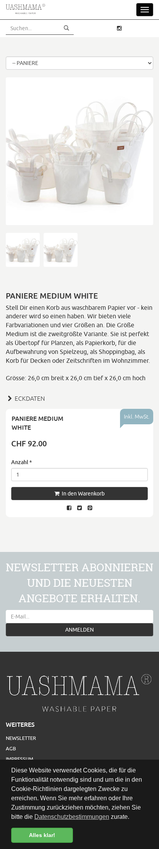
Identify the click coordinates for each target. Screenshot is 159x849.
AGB (11, 748)
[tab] (79, 397)
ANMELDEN (79, 630)
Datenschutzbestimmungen (71, 816)
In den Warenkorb (82, 493)
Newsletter (21, 738)
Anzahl (21, 462)
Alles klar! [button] (42, 835)
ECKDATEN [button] (29, 398)
